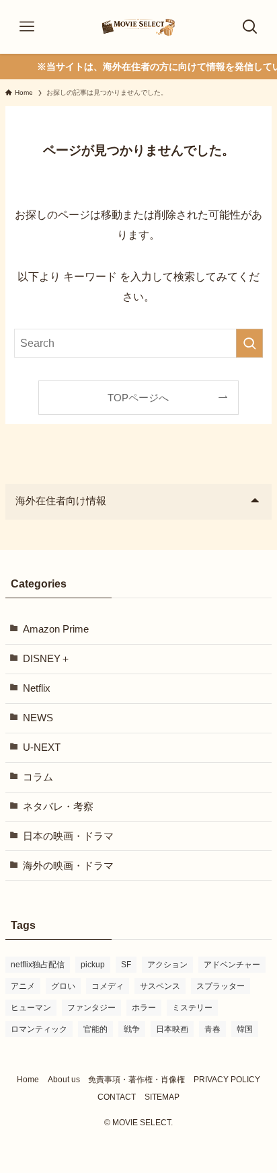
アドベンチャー (232, 964)
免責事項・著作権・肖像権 (136, 1079)
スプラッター (220, 986)
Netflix (36, 688)
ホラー (144, 1007)
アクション (167, 964)
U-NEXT (42, 747)
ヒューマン (31, 1007)
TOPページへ (138, 398)
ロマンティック (39, 1029)
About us (64, 1079)
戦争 (132, 1029)
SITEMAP (162, 1097)
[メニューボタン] (27, 27)
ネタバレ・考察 (58, 806)
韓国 (245, 1029)
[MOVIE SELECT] (138, 27)
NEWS (38, 718)
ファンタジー (91, 1007)
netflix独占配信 (38, 964)
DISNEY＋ (47, 658)
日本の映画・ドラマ (68, 836)
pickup (93, 964)
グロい (63, 986)
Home (28, 1079)
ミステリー (192, 1007)
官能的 (95, 1029)
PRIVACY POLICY (227, 1079)
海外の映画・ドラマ (68, 865)
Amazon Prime (56, 629)
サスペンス (160, 986)
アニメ (23, 986)
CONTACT (116, 1097)
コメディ (107, 986)
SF (126, 964)
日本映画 (172, 1029)
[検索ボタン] (250, 27)
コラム (38, 777)
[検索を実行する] (249, 343)
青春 (212, 1029)
